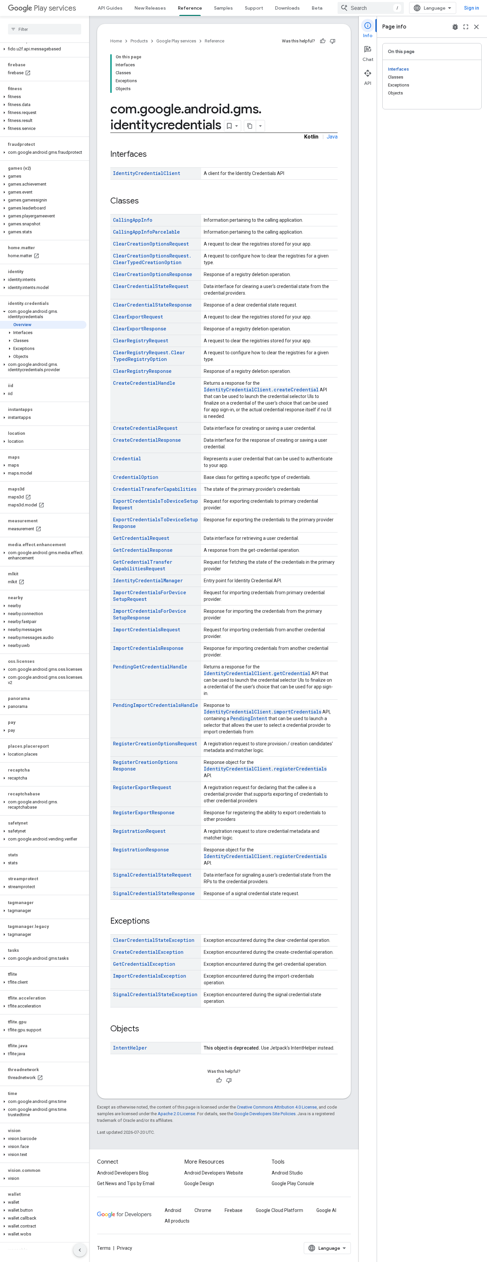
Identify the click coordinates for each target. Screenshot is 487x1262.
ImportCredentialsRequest (146, 629)
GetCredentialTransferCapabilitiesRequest (142, 565)
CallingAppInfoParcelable (146, 232)
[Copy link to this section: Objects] (145, 1029)
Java (332, 137)
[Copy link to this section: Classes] (145, 201)
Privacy (124, 1248)
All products (177, 1221)
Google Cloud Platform (279, 1210)
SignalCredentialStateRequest (152, 875)
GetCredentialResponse (143, 550)
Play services (55, 8)
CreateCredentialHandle (144, 383)
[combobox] (371, 8)
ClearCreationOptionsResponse (152, 274)
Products (139, 40)
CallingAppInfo (132, 220)
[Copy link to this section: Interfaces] (153, 155)
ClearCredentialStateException (153, 940)
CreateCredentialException (148, 952)
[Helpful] (323, 41)
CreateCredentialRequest (145, 428)
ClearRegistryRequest (140, 340)
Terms (104, 1248)
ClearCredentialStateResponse (152, 305)
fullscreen (466, 27)
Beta (317, 8)
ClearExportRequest (138, 317)
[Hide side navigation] (79, 1250)
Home (116, 40)
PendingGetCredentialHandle (150, 666)
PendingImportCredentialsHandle (155, 705)
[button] (43, 49)
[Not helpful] (333, 41)
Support (254, 8)
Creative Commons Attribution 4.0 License (277, 1107)
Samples (223, 8)
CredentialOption (135, 477)
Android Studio (287, 1173)
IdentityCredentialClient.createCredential (261, 389)
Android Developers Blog (122, 1173)
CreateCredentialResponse (147, 440)
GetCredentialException (144, 964)
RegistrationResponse (141, 849)
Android (173, 1210)
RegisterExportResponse (144, 812)
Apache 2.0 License (176, 1113)
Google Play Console (293, 1183)
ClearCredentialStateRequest (151, 286)
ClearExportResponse (139, 328)
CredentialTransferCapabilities (154, 489)
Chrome (202, 1210)
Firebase (234, 1210)
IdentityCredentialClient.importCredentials (262, 712)
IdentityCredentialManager (148, 580)
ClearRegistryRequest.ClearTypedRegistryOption (149, 355)
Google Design (199, 1183)
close (476, 27)
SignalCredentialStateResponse (154, 893)
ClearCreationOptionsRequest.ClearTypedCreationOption (152, 259)
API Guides (110, 8)
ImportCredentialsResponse (148, 648)
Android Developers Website (213, 1173)
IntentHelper (130, 1048)
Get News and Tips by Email (125, 1183)
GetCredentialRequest (141, 538)
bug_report (455, 27)
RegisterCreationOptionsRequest (155, 743)
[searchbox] (44, 29)
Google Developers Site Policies (265, 1113)
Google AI (326, 1210)
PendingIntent (248, 718)
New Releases (150, 8)
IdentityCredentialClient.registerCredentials (265, 769)
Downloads (287, 8)
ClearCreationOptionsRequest (151, 244)
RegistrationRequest (139, 831)
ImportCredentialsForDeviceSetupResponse (149, 614)
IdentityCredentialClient (146, 173)
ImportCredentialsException (149, 976)
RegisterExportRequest (142, 787)
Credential (127, 458)
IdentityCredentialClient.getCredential (257, 673)
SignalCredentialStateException (155, 994)
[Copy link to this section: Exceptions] (156, 922)
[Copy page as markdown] (250, 126)
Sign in (471, 8)
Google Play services (176, 40)
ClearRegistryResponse (142, 371)
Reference (190, 8)
